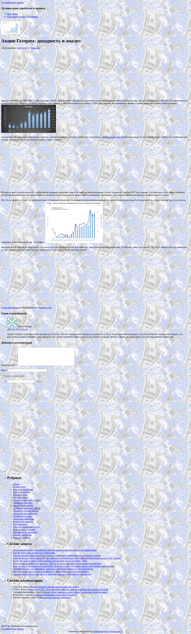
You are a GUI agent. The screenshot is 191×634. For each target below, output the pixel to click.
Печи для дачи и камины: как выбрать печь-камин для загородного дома (50, 561)
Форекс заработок (22, 535)
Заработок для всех (23, 503)
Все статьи (12, 14)
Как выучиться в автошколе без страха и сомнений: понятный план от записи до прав (57, 555)
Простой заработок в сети (26, 527)
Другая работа (20, 497)
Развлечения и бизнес (24, 529)
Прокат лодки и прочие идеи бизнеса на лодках (54, 587)
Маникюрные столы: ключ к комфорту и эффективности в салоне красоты (51, 571)
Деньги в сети (20, 494)
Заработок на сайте (23, 516)
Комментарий (9, 365)
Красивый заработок (23, 519)
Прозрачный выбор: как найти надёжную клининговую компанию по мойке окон (55, 550)
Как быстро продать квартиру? (55, 597)
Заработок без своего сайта (27, 500)
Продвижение (20, 524)
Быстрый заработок (23, 489)
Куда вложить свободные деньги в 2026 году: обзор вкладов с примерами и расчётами (57, 563)
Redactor (35, 48)
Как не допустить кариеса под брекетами (34, 552)
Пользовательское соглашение (22, 16)
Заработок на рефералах (25, 513)
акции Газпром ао (111, 137)
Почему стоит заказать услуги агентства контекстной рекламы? (75, 592)
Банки (16, 484)
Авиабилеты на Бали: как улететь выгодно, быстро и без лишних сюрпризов (52, 574)
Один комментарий (11, 307)
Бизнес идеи (45, 307)
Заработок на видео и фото (26, 508)
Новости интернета (23, 521)
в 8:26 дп (17, 329)
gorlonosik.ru (116, 631)
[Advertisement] (46, 74)
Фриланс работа (21, 537)
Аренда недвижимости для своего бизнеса (54, 595)
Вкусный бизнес (21, 492)
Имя (4, 370)
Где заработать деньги (12, 628)
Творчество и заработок (25, 532)
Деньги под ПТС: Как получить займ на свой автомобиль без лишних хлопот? (68, 589)
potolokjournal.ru (101, 631)
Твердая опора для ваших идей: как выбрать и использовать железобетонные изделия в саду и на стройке (67, 558)
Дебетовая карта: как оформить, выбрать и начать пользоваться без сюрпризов (53, 569)
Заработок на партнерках (26, 511)
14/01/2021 (22, 48)
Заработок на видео (23, 505)
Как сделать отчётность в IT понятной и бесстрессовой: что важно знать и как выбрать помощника (63, 566)
